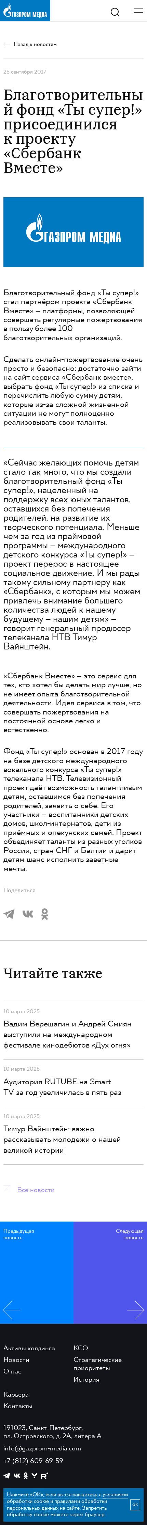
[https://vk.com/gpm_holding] (17, 1476)
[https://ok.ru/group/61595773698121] (26, 1475)
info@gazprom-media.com (42, 1448)
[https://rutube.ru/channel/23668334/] (44, 1476)
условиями (115, 1494)
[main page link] (25, 10)
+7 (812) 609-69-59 (33, 1461)
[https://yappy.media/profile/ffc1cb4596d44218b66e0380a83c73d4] (34, 1476)
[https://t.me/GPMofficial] (6, 1476)
